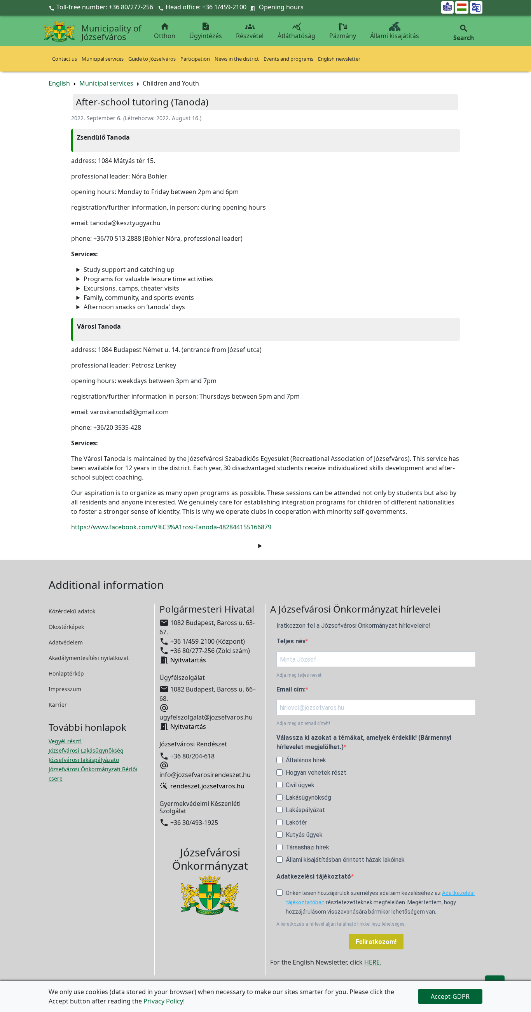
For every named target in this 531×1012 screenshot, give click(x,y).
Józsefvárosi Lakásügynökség (86, 750)
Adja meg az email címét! (303, 723)
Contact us (64, 58)
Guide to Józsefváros (152, 58)
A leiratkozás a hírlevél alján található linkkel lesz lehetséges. (341, 924)
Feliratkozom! (376, 941)
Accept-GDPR (450, 996)
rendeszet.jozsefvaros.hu (207, 786)
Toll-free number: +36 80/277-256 (102, 7)
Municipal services (103, 58)
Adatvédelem (66, 642)
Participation (195, 58)
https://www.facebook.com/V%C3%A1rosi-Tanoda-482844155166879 (171, 527)
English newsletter (339, 58)
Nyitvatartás (188, 660)
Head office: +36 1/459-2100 (206, 7)
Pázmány (342, 36)
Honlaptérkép (66, 673)
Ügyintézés (205, 31)
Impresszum (65, 689)
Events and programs (288, 58)
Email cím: (291, 689)
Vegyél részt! (65, 741)
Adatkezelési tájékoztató (313, 876)
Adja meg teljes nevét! (299, 675)
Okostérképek (66, 626)
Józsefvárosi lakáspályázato (84, 759)
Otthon (164, 31)
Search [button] (463, 33)
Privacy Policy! (164, 1001)
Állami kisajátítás (394, 36)
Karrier (58, 704)
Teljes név (291, 641)
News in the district (237, 58)
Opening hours (281, 7)
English (59, 83)
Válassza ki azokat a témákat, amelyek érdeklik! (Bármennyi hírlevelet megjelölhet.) (363, 742)
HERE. (372, 962)
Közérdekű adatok (72, 611)
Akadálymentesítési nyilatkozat (89, 658)
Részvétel (250, 31)
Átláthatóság (296, 31)
